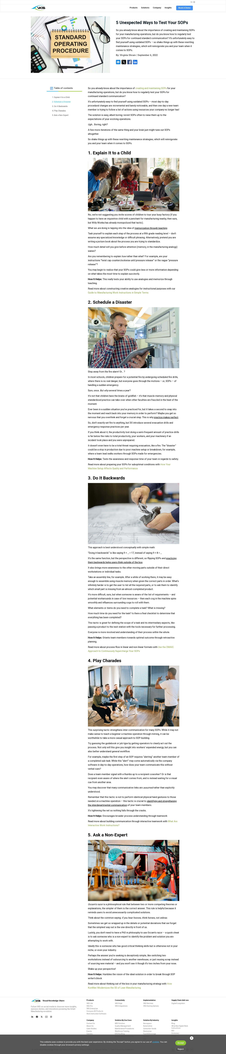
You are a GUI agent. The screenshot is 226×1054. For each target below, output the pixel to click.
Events (89, 1031)
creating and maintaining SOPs (151, 88)
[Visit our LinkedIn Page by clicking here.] (32, 1016)
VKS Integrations (121, 1006)
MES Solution (120, 1023)
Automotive (147, 1026)
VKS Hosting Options (151, 1006)
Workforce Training (122, 1031)
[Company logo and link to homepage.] (39, 8)
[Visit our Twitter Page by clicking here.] (41, 1016)
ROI (173, 1031)
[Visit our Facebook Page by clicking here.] (37, 1016)
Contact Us (91, 1023)
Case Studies (92, 1029)
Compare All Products (95, 1011)
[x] (124, 62)
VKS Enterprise (92, 1008)
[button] (133, 8)
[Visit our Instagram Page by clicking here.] (51, 1016)
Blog (173, 1023)
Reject (181, 1049)
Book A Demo (184, 8)
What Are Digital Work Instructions (180, 1027)
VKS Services (148, 1003)
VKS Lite (90, 1003)
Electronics (147, 1031)
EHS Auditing (120, 1034)
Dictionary (175, 1033)
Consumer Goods (149, 1029)
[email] (118, 62)
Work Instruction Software (96, 1014)
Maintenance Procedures (124, 1029)
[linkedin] (135, 62)
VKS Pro (90, 1006)
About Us (90, 1026)
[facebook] (129, 62)
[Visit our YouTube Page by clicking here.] (46, 1016)
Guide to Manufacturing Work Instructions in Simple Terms (118, 292)
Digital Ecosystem (178, 1003)
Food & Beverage (149, 1034)
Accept (181, 1043)
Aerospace (147, 1023)
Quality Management (123, 1026)
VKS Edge (118, 1003)
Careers (90, 1034)
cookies (155, 1042)
